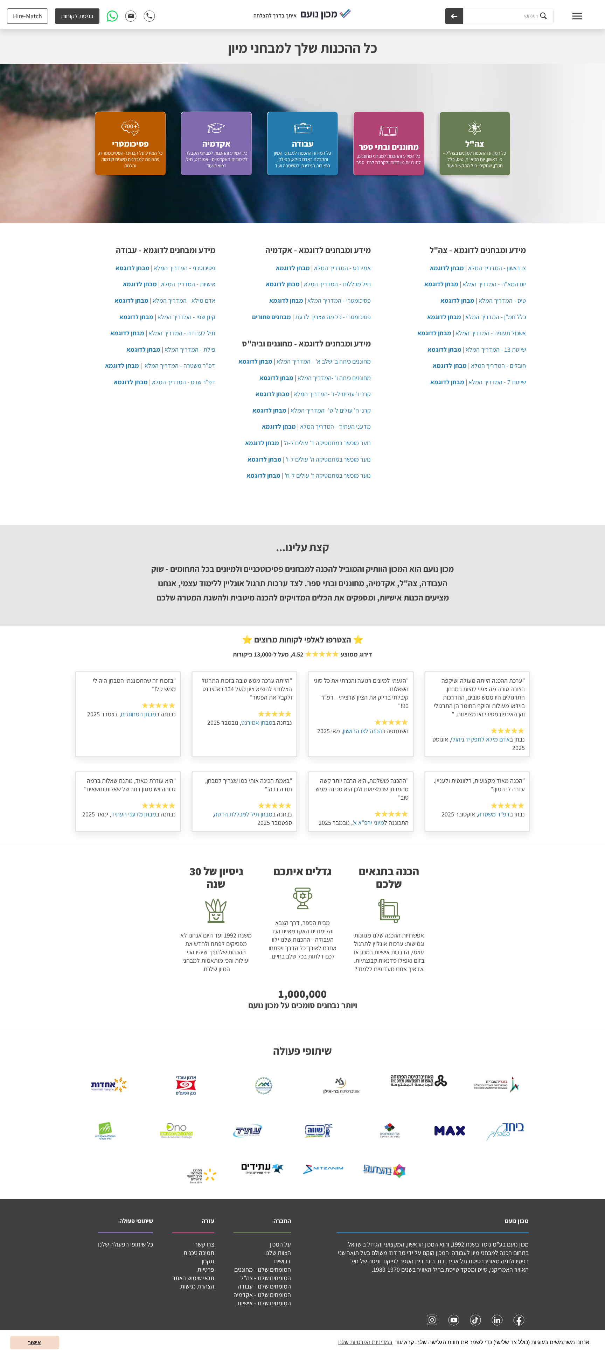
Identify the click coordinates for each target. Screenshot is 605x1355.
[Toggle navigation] (570, 16)
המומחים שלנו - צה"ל (266, 1278)
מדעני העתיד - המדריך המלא (335, 426)
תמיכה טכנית (198, 1253)
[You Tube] (453, 1320)
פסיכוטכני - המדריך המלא (184, 268)
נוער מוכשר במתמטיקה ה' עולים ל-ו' (328, 459)
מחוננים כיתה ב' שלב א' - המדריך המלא (324, 361)
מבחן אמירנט (256, 722)
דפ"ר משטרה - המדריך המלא (180, 365)
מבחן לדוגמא (262, 443)
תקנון (208, 1261)
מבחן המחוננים (138, 714)
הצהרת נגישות (197, 1286)
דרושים (282, 1261)
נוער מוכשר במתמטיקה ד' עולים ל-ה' (327, 443)
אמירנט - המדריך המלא (342, 268)
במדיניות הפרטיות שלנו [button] (365, 1342)
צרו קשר (204, 1244)
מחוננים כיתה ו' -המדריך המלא (334, 378)
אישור (34, 1342)
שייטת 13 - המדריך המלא (496, 349)
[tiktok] (475, 1320)
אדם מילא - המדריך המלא (184, 300)
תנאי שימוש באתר (193, 1278)
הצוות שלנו (278, 1253)
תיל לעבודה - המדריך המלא (181, 333)
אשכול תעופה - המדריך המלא (491, 333)
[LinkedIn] (497, 1320)
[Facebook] (518, 1320)
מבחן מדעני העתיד (133, 814)
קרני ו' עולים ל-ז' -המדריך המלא (332, 394)
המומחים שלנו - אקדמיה (262, 1295)
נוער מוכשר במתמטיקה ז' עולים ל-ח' (328, 475)
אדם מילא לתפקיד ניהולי (480, 739)
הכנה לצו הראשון (362, 731)
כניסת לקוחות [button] (77, 16)
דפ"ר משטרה (494, 814)
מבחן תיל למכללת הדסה (243, 814)
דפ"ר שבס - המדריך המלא (183, 382)
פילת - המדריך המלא (190, 349)
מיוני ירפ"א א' (368, 823)
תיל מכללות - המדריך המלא (337, 284)
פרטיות (205, 1269)
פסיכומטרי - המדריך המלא (339, 300)
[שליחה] (454, 16)
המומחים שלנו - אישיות (264, 1303)
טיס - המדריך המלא (502, 300)
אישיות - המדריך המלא (188, 284)
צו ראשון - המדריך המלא (497, 268)
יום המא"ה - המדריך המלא (494, 284)
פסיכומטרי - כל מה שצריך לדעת (333, 317)
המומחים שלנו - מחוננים (262, 1269)
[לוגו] (326, 14)
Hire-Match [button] (27, 16)
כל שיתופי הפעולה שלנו (125, 1244)
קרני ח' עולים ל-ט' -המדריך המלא (331, 410)
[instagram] (432, 1320)
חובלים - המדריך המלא (498, 365)
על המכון (280, 1244)
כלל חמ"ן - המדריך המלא (495, 317)
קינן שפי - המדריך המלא (186, 317)
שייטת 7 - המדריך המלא (497, 382)
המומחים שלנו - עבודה (264, 1286)
